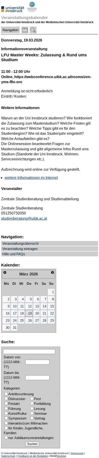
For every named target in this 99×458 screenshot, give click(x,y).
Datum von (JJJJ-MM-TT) (12, 362)
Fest (37, 399)
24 (15, 320)
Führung (14, 409)
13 (37, 306)
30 (7, 327)
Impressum (77, 453)
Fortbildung (42, 404)
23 (7, 320)
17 (15, 313)
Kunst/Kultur (17, 413)
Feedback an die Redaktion (32, 456)
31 (15, 327)
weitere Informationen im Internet (31, 178)
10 (15, 306)
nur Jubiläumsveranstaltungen (30, 438)
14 (44, 306)
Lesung (39, 409)
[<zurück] (5, 272)
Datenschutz (8, 456)
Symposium (17, 418)
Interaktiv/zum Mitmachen (27, 423)
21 (44, 313)
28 (44, 320)
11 (22, 306)
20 (37, 313)
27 (37, 320)
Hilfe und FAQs (13, 254)
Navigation (10, 30)
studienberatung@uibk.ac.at (24, 218)
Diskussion (16, 399)
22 (52, 313)
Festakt (14, 404)
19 (30, 313)
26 (30, 320)
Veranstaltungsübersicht (20, 243)
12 (30, 306)
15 (52, 306)
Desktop (61, 456)
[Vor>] (53, 272)
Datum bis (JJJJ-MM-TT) (12, 377)
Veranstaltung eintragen (20, 249)
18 (22, 313)
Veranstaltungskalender (24, 17)
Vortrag (39, 418)
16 (7, 313)
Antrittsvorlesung (21, 394)
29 (52, 320)
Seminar (40, 413)
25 (22, 320)
